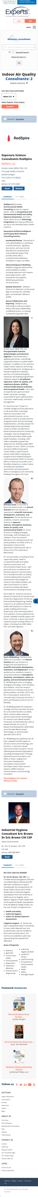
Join (30, 21)
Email (7, 188)
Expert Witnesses (8, 1097)
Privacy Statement (8, 1170)
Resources (5, 1105)
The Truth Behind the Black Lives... (19, 1042)
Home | (7, 1180)
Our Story (5, 1120)
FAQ (3, 1129)
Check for (15, 119)
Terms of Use (6, 1168)
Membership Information (10, 1126)
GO (19, 63)
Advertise (5, 1147)
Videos (4, 1108)
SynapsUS (10, 107)
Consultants (6, 1100)
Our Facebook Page (8, 1153)
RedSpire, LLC (9, 163)
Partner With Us (7, 1159)
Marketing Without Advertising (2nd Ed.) (19, 1068)
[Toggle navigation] (34, 27)
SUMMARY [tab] (7, 197)
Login (19, 21)
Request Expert (7, 1150)
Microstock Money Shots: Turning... (19, 1015)
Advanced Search (18, 57)
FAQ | (20, 1180)
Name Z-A (7, 96)
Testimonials (6, 1135)
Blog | (14, 1180)
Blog (3, 1111)
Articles (4, 1102)
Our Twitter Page (8, 1156)
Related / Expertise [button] (18, 83)
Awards (4, 1132)
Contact (4, 1144)
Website (19, 188)
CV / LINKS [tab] (19, 197)
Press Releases (7, 1123)
